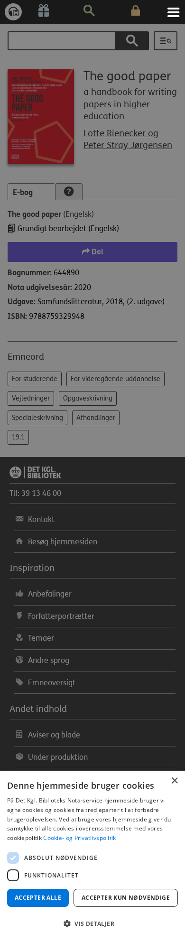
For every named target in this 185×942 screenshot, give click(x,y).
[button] (92, 924)
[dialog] (92, 856)
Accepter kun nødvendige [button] (126, 898)
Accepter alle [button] (38, 898)
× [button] (174, 780)
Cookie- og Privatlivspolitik (79, 838)
